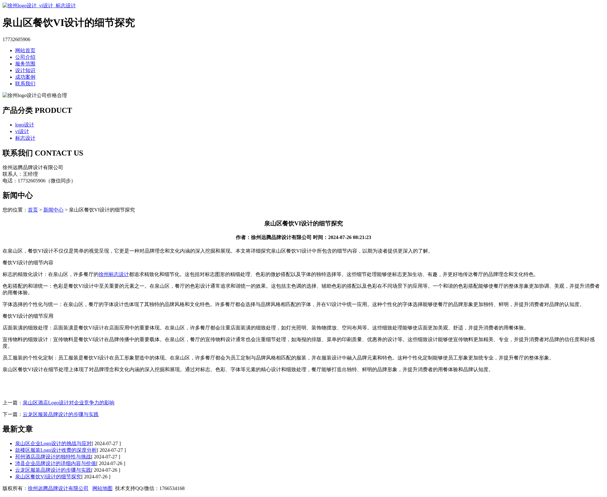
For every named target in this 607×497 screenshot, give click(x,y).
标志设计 (25, 138)
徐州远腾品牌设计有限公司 (58, 488)
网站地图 (102, 488)
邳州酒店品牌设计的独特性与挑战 (53, 456)
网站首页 (25, 50)
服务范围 (25, 63)
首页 (33, 209)
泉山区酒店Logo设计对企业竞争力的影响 (68, 402)
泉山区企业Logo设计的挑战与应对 (53, 443)
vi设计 (22, 131)
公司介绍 (25, 57)
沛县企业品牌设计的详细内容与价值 (55, 463)
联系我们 (25, 83)
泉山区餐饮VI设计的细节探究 (48, 476)
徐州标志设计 (114, 274)
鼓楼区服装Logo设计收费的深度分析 (56, 450)
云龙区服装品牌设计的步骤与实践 (61, 414)
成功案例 (25, 77)
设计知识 (25, 70)
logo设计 (24, 124)
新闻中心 (53, 209)
